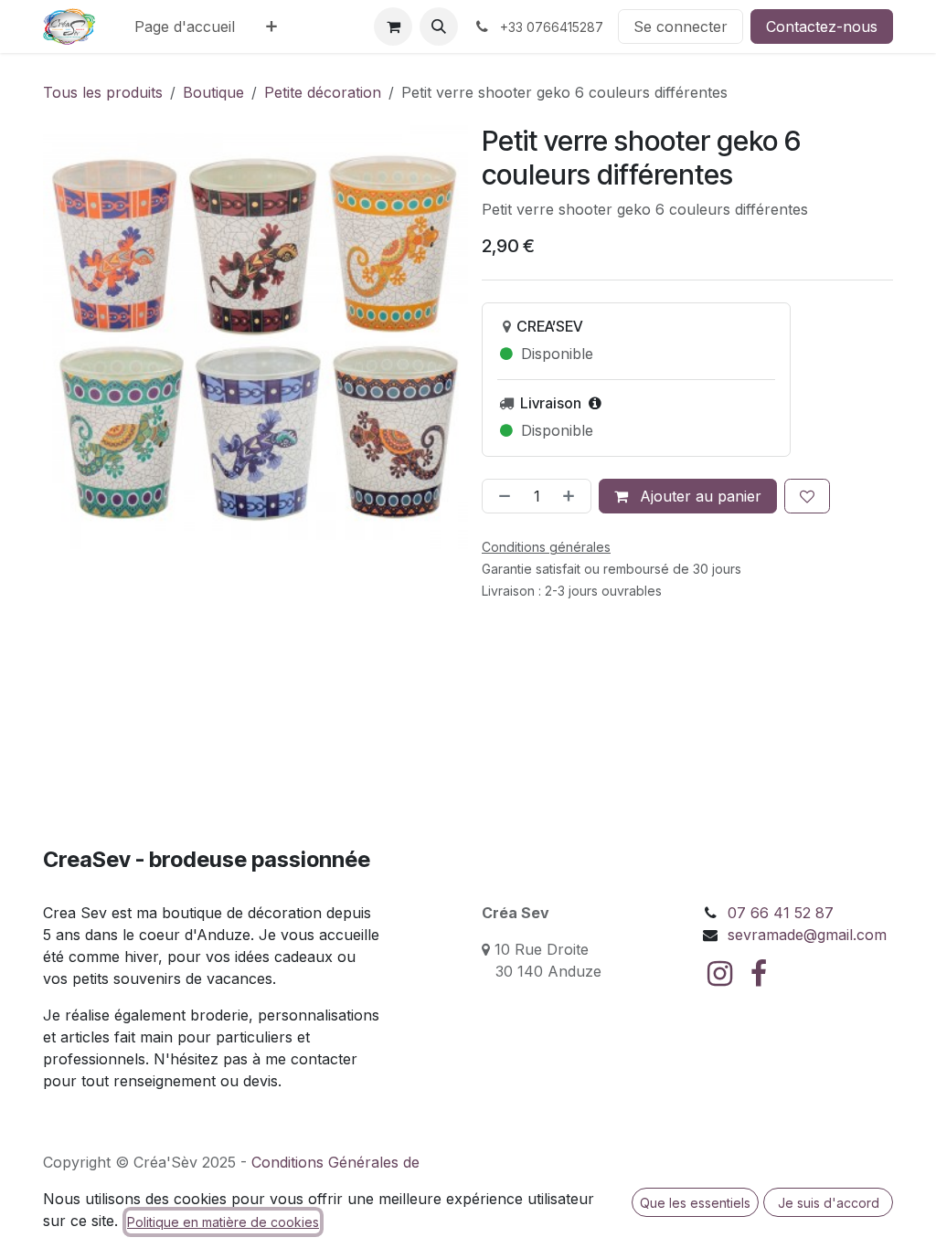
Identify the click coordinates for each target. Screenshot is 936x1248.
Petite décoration (322, 92)
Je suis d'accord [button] (828, 1203)
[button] (439, 26)
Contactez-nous (822, 26)
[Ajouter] (572, 496)
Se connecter (680, 26)
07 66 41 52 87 (781, 913)
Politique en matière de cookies (223, 1222)
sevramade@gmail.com (807, 934)
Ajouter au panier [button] (698, 496)
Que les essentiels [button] (695, 1203)
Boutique (213, 92)
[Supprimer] (501, 496)
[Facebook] (759, 974)
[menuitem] (185, 26)
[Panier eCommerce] (393, 26)
